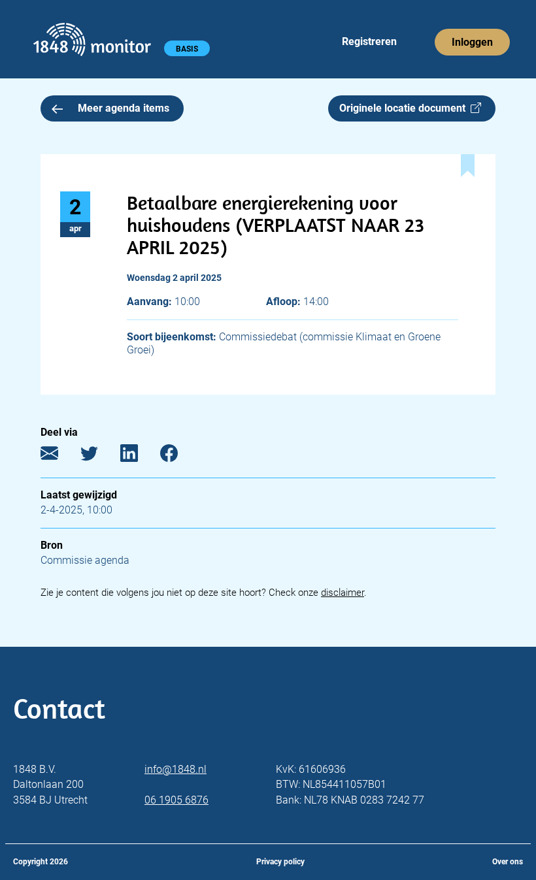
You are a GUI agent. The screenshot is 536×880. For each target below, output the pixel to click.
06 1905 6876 (176, 800)
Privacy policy (280, 861)
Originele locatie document (405, 108)
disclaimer (342, 592)
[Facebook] (178, 456)
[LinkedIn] (139, 456)
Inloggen (472, 42)
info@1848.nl (175, 769)
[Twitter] (99, 456)
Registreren (369, 41)
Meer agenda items (123, 108)
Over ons (507, 861)
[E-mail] (59, 456)
